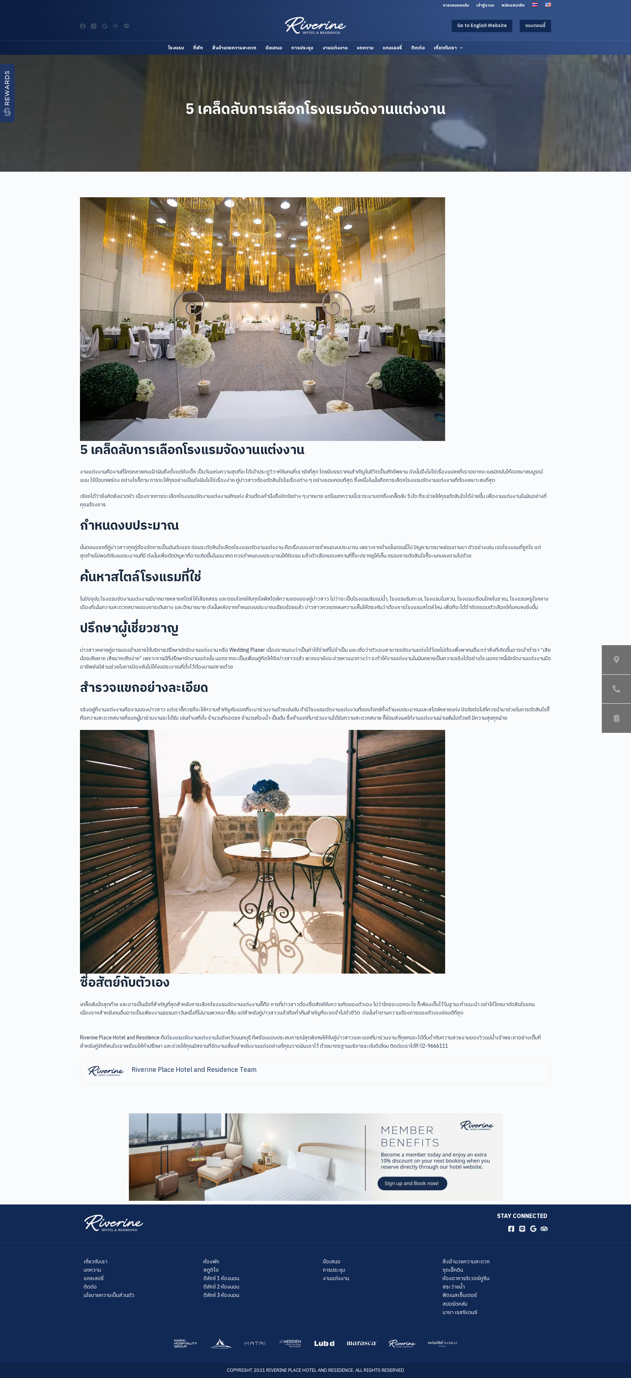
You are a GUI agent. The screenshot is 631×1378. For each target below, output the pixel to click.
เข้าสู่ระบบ (485, 5)
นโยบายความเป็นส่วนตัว (109, 1295)
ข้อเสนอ (331, 1261)
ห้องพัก (211, 1261)
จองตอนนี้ (535, 26)
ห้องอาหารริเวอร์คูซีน (466, 1278)
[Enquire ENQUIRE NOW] (616, 718)
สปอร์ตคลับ (455, 1304)
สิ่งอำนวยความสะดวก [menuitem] (234, 48)
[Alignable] (104, 26)
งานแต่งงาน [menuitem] (335, 48)
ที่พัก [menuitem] (198, 48)
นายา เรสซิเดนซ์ (460, 1312)
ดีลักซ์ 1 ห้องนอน (221, 1278)
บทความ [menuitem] (365, 48)
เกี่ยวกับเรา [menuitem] (445, 48)
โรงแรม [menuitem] (176, 48)
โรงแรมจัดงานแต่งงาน (192, 1038)
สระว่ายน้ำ (454, 1287)
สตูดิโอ (211, 1270)
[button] (7, 93)
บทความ (92, 1270)
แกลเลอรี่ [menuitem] (392, 48)
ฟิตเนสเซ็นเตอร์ (460, 1295)
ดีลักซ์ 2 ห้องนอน (221, 1287)
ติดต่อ (90, 1287)
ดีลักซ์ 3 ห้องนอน (221, 1295)
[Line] (126, 26)
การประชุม (334, 1270)
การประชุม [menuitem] (302, 48)
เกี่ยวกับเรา (95, 1261)
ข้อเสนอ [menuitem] (273, 48)
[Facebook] (82, 26)
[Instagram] (93, 26)
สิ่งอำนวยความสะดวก (466, 1261)
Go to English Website (482, 26)
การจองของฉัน (456, 5)
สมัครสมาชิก (513, 5)
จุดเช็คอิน (453, 1270)
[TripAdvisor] (115, 26)
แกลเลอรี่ (94, 1278)
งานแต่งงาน (336, 1278)
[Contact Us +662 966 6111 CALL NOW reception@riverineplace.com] (616, 689)
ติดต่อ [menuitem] (418, 48)
